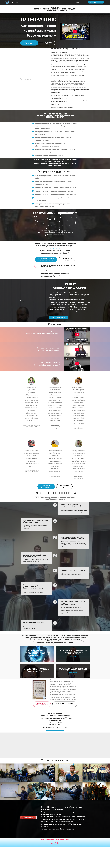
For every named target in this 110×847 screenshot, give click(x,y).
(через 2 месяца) (73, 656)
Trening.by (14, 2)
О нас (81, 2)
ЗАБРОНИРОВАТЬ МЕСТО (47, 43)
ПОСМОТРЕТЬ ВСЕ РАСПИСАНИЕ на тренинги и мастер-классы (65, 704)
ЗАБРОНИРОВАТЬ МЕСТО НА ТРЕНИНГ (42, 704)
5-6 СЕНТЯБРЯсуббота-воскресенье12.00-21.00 (29, 42)
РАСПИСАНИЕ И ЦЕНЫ (96, 2)
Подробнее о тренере (58, 317)
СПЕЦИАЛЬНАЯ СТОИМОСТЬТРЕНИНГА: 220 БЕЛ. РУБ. (46, 259)
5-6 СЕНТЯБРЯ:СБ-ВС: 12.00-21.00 (46, 486)
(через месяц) (36, 657)
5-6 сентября (55, 248)
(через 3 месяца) (37, 674)
